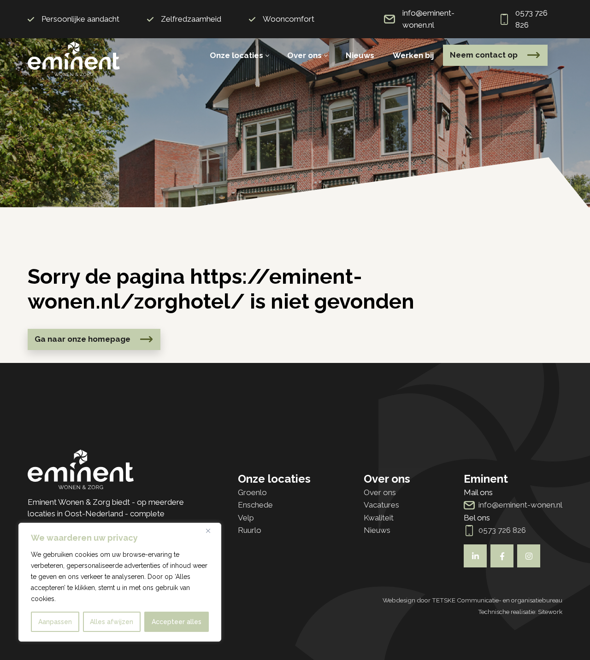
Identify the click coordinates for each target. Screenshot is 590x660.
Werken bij (413, 55)
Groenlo (252, 492)
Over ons (304, 55)
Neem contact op (484, 54)
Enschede (255, 504)
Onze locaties (236, 55)
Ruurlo (249, 530)
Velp (246, 517)
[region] (119, 582)
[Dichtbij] (211, 530)
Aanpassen (55, 621)
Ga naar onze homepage (82, 339)
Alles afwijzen (111, 621)
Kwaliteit (379, 517)
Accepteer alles (176, 621)
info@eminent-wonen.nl (428, 18)
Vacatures (381, 504)
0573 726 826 (531, 18)
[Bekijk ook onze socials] (475, 555)
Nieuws (360, 55)
